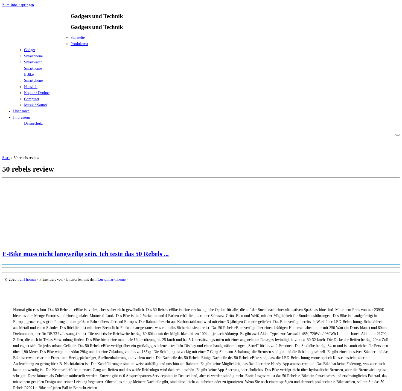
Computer (31, 99)
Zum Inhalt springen (18, 5)
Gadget (29, 50)
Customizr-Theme (112, 279)
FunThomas (27, 279)
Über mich (21, 111)
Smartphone (33, 56)
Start (6, 158)
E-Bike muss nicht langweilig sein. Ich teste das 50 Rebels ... (85, 253)
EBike (29, 74)
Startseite (78, 38)
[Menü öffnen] (397, 135)
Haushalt (30, 87)
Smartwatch (33, 62)
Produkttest (79, 44)
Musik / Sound (35, 105)
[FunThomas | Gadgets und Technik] (36, 39)
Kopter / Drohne (36, 93)
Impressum (21, 117)
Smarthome (33, 68)
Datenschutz (33, 123)
